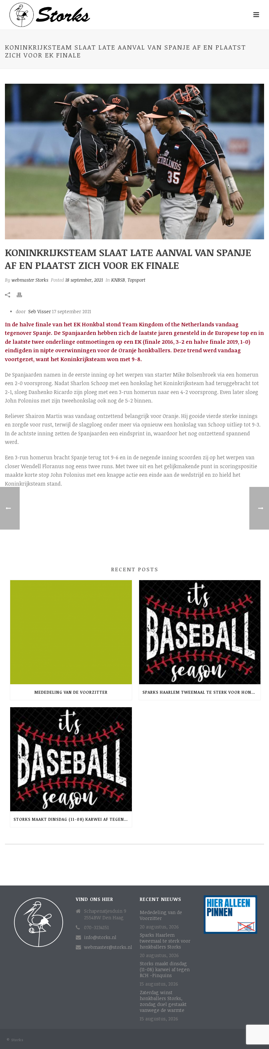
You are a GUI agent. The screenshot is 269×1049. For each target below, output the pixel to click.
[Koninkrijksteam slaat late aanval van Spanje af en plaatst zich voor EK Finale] (134, 161)
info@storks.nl (100, 937)
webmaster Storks (29, 280)
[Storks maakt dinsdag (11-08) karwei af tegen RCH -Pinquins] (71, 759)
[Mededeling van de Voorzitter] (71, 632)
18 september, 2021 (84, 280)
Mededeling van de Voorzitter (71, 692)
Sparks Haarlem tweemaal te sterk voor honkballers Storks (201, 692)
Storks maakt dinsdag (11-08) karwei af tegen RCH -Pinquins (72, 819)
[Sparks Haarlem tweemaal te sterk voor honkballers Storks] (200, 632)
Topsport (136, 280)
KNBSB (118, 280)
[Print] (23, 294)
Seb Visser (40, 311)
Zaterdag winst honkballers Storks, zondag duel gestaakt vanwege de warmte (163, 1001)
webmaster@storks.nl (108, 947)
